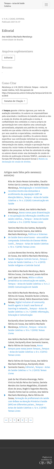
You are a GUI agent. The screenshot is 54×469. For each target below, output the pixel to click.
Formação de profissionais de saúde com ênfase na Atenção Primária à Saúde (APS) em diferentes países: (28, 401)
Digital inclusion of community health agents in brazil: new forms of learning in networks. (26, 305)
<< (6, 420)
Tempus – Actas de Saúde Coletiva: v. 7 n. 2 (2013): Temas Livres (29, 370)
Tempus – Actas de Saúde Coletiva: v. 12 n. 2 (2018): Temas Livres (27, 407)
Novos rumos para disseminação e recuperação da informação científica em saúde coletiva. (29, 215)
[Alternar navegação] (46, 4)
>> (31, 420)
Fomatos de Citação (13, 101)
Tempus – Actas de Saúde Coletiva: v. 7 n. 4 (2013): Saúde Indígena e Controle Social (28, 262)
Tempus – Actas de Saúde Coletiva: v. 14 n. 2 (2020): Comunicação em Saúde (28, 200)
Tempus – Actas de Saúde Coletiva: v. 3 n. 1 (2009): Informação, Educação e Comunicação (28, 311)
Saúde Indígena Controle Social (23, 259)
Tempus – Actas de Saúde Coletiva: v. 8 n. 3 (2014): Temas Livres (28, 351)
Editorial (8, 57)
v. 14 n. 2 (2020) (8, 19)
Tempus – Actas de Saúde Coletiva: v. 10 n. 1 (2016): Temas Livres (27, 330)
